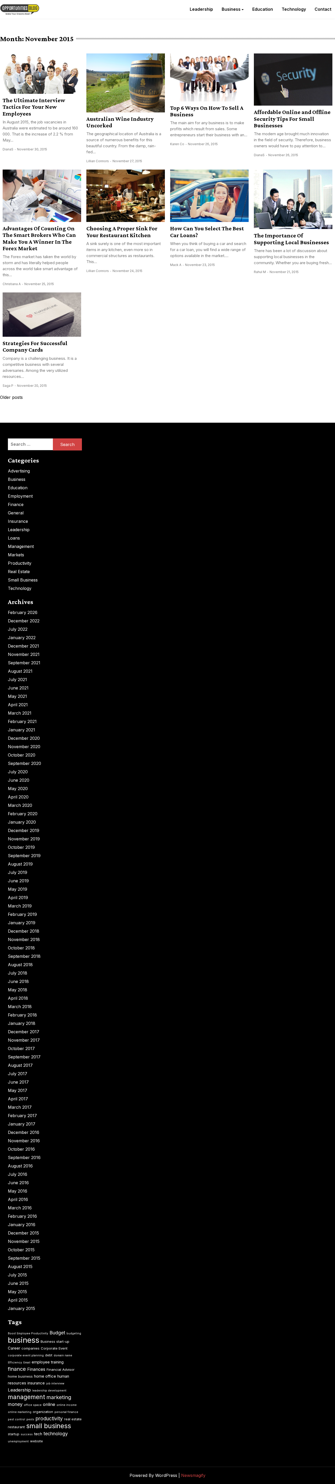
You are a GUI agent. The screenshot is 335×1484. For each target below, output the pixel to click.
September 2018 (24, 956)
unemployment (18, 1441)
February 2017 (22, 1115)
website (36, 1441)
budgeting (73, 1333)
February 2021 (22, 721)
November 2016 (24, 1140)
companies (30, 1348)
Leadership (201, 9)
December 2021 (23, 646)
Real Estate (19, 571)
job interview (55, 1383)
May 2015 (17, 1291)
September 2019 (24, 855)
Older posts (11, 397)
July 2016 (17, 1174)
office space (33, 1405)
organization (43, 1412)
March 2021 (19, 713)
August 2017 (20, 1065)
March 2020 (20, 805)
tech (38, 1433)
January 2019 (21, 922)
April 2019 (18, 897)
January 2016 (21, 1224)
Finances (36, 1369)
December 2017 (23, 1031)
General (16, 512)
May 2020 (18, 788)
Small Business (23, 580)
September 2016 (24, 1157)
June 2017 (18, 1082)
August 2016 (20, 1165)
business (23, 1340)
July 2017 (17, 1073)
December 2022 (24, 620)
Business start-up (55, 1341)
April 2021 (18, 704)
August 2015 (20, 1266)
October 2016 (21, 1149)
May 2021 (17, 696)
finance (17, 1369)
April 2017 (18, 1098)
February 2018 (22, 1015)
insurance (36, 1382)
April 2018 (18, 998)
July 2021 (17, 679)
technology (55, 1433)
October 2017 (21, 1048)
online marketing (19, 1412)
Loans (14, 538)
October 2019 (21, 847)
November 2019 (24, 838)
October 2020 (21, 755)
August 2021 (20, 671)
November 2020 (24, 746)
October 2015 (21, 1249)
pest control (16, 1419)
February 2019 (22, 914)
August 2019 (20, 864)
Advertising (19, 471)
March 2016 (20, 1207)
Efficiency (15, 1362)
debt (48, 1355)
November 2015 (24, 1241)
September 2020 (24, 763)
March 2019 (20, 906)
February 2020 (22, 813)
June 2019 (18, 880)
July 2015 (17, 1275)
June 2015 (18, 1283)
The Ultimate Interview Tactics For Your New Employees (34, 107)
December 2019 (23, 830)
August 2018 (20, 964)
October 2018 (21, 947)
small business (48, 1426)
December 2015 (23, 1233)
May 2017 (17, 1090)
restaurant (16, 1427)
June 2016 (18, 1182)
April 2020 (18, 797)
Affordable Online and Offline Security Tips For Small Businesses (292, 119)
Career (14, 1348)
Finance (16, 504)
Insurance (18, 521)
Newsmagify (193, 1475)
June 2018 (18, 981)
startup (13, 1434)
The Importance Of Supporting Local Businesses (291, 238)
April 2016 (18, 1199)
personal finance (66, 1412)
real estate (73, 1419)
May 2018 (17, 989)
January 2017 (21, 1124)
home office (45, 1376)
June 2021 (18, 688)
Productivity (19, 563)
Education (262, 9)
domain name (63, 1355)
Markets (16, 554)
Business (231, 9)
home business (20, 1376)
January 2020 (22, 822)
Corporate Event (54, 1348)
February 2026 (22, 612)
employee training (48, 1362)
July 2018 (17, 973)
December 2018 (23, 931)
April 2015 (18, 1300)
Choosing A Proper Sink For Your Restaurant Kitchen (122, 231)
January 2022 (22, 637)
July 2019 (17, 872)
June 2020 (18, 780)
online (49, 1404)
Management (21, 546)
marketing (58, 1397)
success (27, 1434)
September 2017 (24, 1056)
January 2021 (21, 729)
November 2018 (24, 939)
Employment (20, 496)
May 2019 (17, 889)
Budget (57, 1332)
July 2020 (18, 771)
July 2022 (17, 629)
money (15, 1404)
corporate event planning (26, 1355)
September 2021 (24, 662)
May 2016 (17, 1191)
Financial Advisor (61, 1369)
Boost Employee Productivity (28, 1333)
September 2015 (24, 1258)
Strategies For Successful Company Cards (35, 346)
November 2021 (24, 654)
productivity (49, 1419)
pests (30, 1419)
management (26, 1397)
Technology (294, 9)
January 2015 (21, 1308)
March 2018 (20, 1006)
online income (67, 1405)
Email (26, 1362)
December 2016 (23, 1132)
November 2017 (24, 1040)
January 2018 (21, 1023)
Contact (323, 9)
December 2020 (24, 738)
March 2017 (20, 1107)
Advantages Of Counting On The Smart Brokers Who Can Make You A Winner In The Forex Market (39, 238)
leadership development (49, 1390)
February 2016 (22, 1216)
